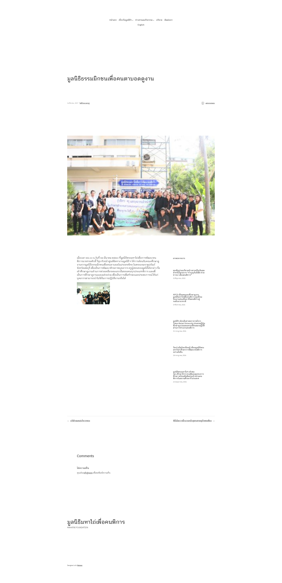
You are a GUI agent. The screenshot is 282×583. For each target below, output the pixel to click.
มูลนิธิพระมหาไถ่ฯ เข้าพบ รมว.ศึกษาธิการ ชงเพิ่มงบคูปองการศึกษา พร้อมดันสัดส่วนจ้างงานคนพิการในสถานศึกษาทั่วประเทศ (188, 375)
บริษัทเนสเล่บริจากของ (80, 420)
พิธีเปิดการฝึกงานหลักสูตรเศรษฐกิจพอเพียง (192, 420)
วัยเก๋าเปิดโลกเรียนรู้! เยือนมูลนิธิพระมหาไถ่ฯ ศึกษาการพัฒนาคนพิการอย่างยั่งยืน (188, 350)
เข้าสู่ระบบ (88, 473)
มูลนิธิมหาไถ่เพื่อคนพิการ (96, 522)
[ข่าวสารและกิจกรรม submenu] (153, 20)
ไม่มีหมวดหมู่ (85, 103)
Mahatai (79, 565)
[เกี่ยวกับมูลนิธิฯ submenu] (132, 20)
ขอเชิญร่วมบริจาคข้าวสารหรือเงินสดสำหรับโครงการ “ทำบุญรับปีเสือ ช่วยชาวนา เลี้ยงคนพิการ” (189, 272)
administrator (210, 103)
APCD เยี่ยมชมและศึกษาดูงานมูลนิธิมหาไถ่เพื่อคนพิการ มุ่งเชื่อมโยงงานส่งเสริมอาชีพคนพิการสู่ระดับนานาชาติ (187, 298)
